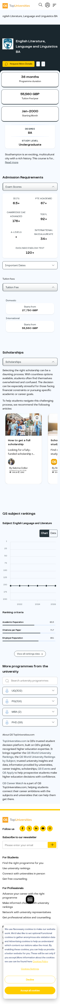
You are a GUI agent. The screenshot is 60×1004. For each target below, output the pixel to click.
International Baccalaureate (43, 232)
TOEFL (43, 214)
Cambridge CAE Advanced (16, 214)
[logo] (16, 4)
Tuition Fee (12, 287)
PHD (17, 722)
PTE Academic (43, 198)
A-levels (16, 232)
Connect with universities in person (23, 873)
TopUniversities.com (14, 741)
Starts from (30, 306)
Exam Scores (14, 186)
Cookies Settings (30, 968)
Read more (11, 162)
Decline (30, 979)
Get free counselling (14, 879)
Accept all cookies (30, 990)
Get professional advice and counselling (26, 917)
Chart (44, 533)
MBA (16, 712)
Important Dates (15, 265)
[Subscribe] (52, 845)
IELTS (16, 198)
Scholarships (13, 362)
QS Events (44, 768)
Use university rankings (16, 868)
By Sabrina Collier (18, 467)
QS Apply (8, 772)
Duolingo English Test (30, 248)
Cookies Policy (40, 961)
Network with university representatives (26, 912)
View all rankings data (28, 653)
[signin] (47, 4)
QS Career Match (13, 783)
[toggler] (54, 4)
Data (53, 533)
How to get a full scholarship (19, 442)
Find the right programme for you (22, 863)
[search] (40, 5)
